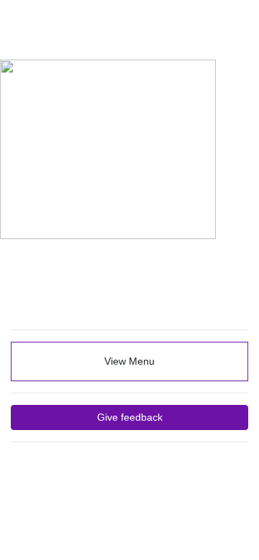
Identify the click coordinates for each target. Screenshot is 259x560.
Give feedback (130, 417)
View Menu (129, 361)
